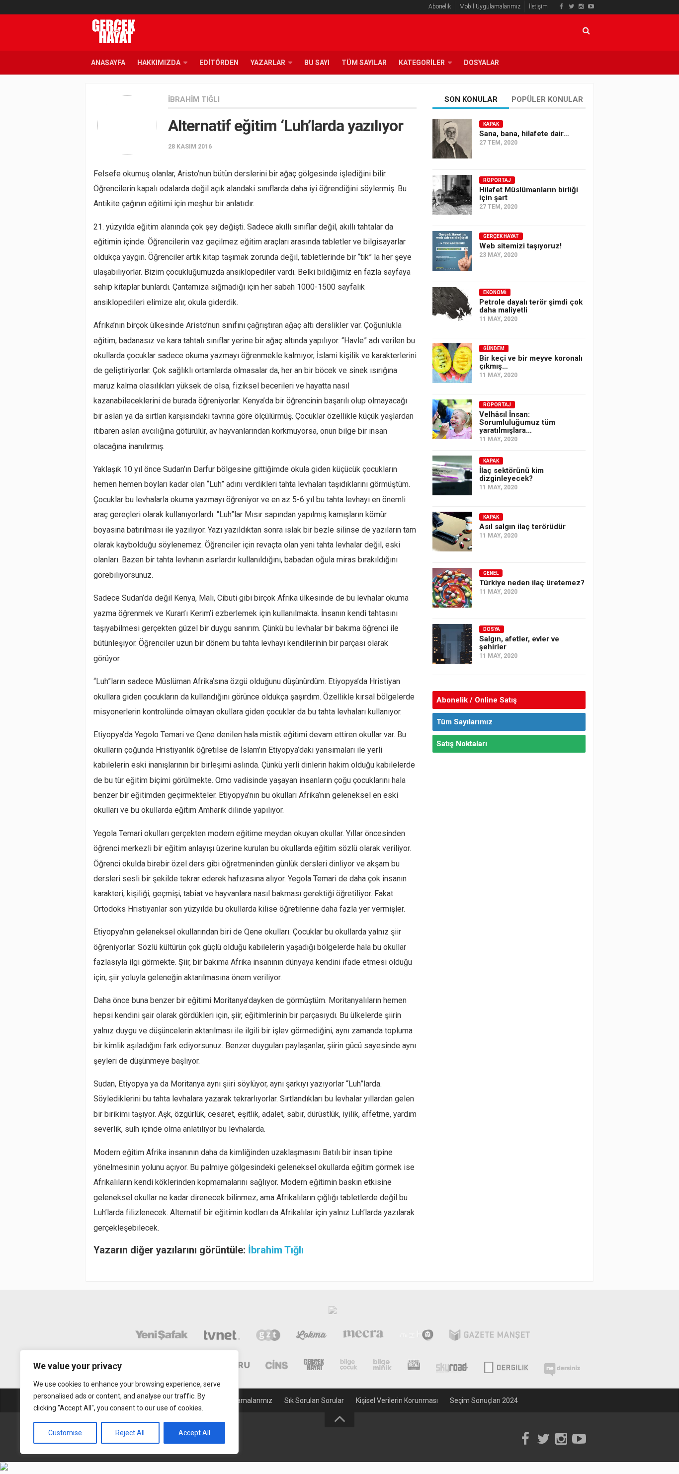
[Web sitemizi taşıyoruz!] (452, 251)
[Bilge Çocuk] (348, 1366)
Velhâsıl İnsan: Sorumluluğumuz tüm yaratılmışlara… (517, 422)
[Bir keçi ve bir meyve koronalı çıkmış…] (452, 363)
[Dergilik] (506, 1366)
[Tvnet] (222, 1336)
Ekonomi (495, 292)
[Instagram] (581, 6)
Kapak (491, 124)
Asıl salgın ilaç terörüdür (522, 526)
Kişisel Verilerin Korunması (397, 1400)
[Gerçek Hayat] (314, 1366)
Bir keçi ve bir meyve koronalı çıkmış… (531, 362)
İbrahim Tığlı (194, 99)
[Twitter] (571, 6)
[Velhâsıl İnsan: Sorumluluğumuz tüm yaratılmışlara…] (452, 419)
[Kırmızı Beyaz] (414, 1366)
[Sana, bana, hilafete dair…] (452, 138)
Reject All (130, 1433)
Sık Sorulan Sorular (314, 1400)
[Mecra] (363, 1336)
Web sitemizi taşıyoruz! (520, 245)
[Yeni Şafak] (161, 1336)
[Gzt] (268, 1336)
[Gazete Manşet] (489, 1336)
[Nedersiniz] (562, 1366)
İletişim (538, 6)
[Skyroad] (452, 1366)
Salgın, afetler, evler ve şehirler (519, 642)
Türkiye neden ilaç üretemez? (532, 582)
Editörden (219, 63)
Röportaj (497, 180)
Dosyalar (481, 63)
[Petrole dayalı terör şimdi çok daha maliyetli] (452, 307)
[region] (129, 1402)
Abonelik (439, 6)
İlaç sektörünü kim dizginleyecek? (511, 474)
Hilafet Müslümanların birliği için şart (528, 193)
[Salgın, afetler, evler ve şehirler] (452, 644)
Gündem (494, 348)
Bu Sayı (317, 63)
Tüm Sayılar (364, 63)
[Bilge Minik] (382, 1366)
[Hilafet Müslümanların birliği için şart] (452, 195)
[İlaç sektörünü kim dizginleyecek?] (452, 475)
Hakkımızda (158, 63)
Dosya (491, 629)
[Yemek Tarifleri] (311, 1336)
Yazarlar (268, 63)
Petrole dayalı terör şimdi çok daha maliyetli (531, 306)
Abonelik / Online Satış (476, 700)
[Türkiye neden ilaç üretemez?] (452, 588)
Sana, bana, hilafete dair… (524, 133)
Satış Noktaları (461, 743)
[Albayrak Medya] (333, 1312)
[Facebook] (561, 6)
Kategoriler (422, 63)
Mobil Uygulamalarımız (489, 6)
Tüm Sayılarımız (464, 721)
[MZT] (416, 1336)
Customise (65, 1433)
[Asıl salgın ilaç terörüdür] (452, 531)
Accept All (194, 1433)
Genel (491, 573)
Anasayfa (108, 63)
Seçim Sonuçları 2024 (484, 1400)
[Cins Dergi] (276, 1366)
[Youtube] (591, 6)
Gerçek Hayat (501, 236)
